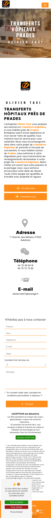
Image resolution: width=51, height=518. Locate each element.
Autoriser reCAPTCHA (25, 437)
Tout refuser (16, 507)
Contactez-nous (28, 196)
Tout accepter (16, 502)
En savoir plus (28, 188)
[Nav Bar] (45, 5)
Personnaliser (16, 512)
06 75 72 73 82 (26, 268)
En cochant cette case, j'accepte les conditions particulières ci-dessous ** (24, 394)
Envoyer (29, 404)
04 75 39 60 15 (25, 265)
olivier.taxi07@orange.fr (25, 293)
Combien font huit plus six (17, 360)
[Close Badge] (37, 511)
